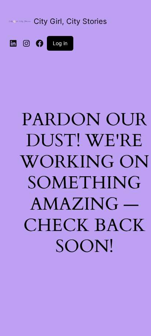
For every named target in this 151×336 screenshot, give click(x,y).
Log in (60, 43)
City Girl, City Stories (70, 21)
